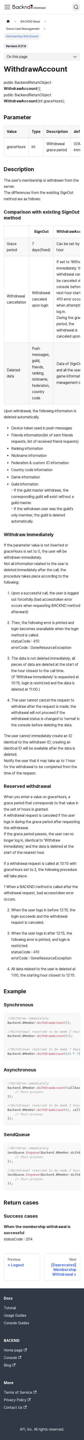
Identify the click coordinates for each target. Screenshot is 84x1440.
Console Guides (16, 1323)
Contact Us (13, 1407)
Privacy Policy (15, 1400)
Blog (7, 1365)
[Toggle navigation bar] (7, 7)
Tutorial (10, 1308)
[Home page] (8, 21)
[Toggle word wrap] (66, 1018)
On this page (17, 56)
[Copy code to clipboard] (74, 1018)
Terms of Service (18, 1392)
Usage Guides (15, 1315)
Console (10, 1357)
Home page (13, 1350)
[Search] (76, 7)
